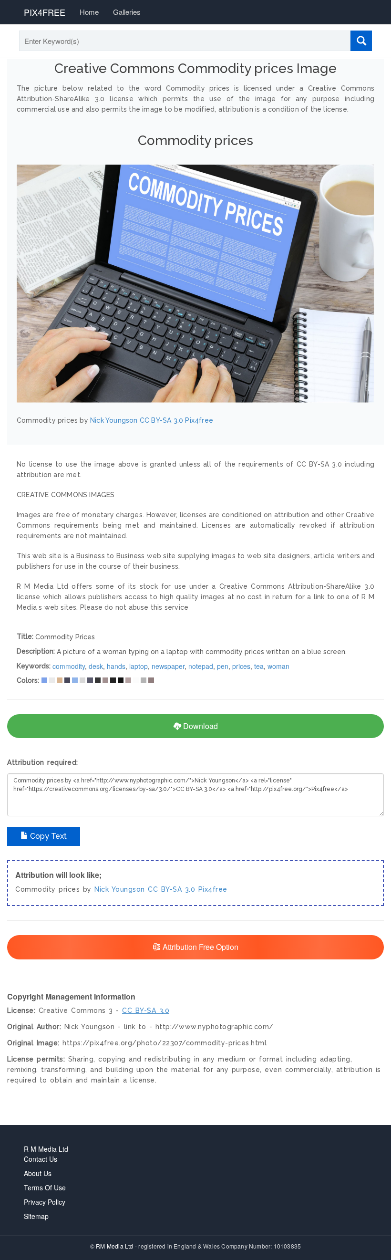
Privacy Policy (44, 1202)
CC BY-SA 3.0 (171, 889)
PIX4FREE (44, 12)
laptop (138, 666)
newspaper (168, 666)
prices (241, 666)
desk (96, 666)
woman (278, 666)
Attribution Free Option (199, 946)
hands (116, 666)
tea (259, 666)
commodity (68, 666)
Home (89, 12)
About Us (37, 1173)
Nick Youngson (119, 889)
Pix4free (212, 889)
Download (199, 725)
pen (222, 666)
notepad (200, 666)
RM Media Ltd (115, 1246)
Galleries (127, 12)
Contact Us (40, 1159)
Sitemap (36, 1216)
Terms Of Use (45, 1187)
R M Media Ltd (46, 1149)
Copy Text (47, 836)
